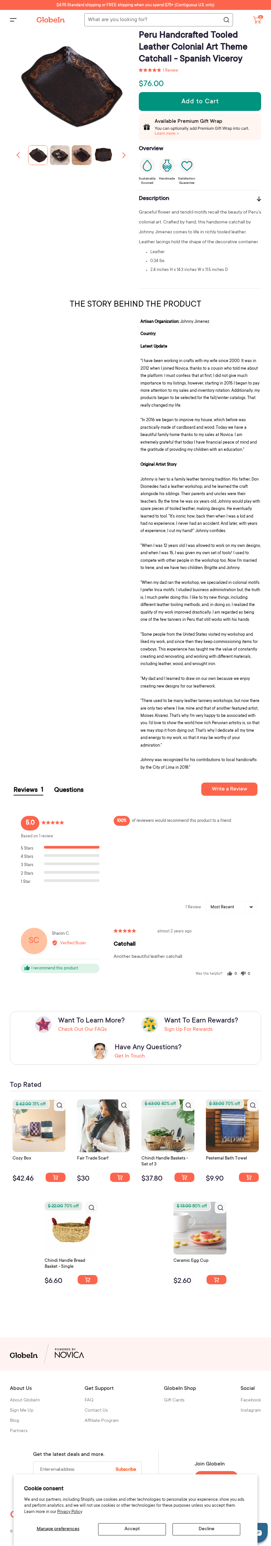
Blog (14, 1421)
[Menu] (13, 20)
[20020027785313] (87, 1279)
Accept (132, 1529)
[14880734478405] (184, 1177)
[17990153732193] (55, 1177)
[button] (124, 155)
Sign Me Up (21, 1410)
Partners (18, 1431)
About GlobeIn (25, 1400)
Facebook (251, 1400)
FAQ (89, 1400)
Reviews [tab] (28, 790)
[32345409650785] (249, 1177)
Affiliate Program (102, 1421)
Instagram (251, 1410)
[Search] (226, 20)
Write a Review (229, 789)
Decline (206, 1529)
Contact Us (96, 1410)
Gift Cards (174, 1400)
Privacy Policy (69, 1512)
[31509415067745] (216, 1279)
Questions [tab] (69, 790)
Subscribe (126, 1469)
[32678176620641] (120, 1177)
